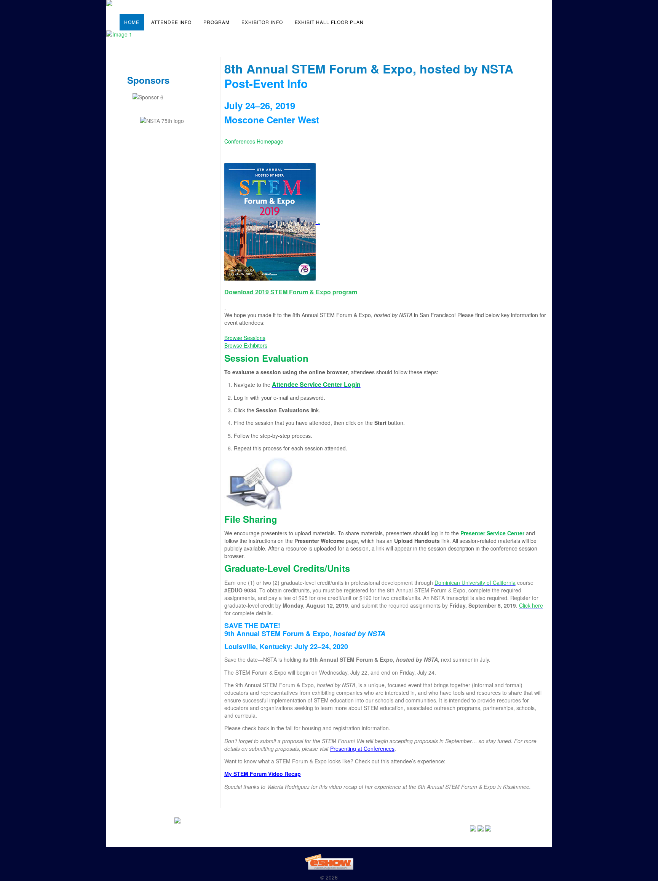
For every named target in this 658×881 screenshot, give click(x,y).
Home (131, 22)
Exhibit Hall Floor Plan (329, 22)
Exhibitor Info (262, 22)
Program (216, 22)
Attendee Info (171, 22)
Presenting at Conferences (362, 748)
